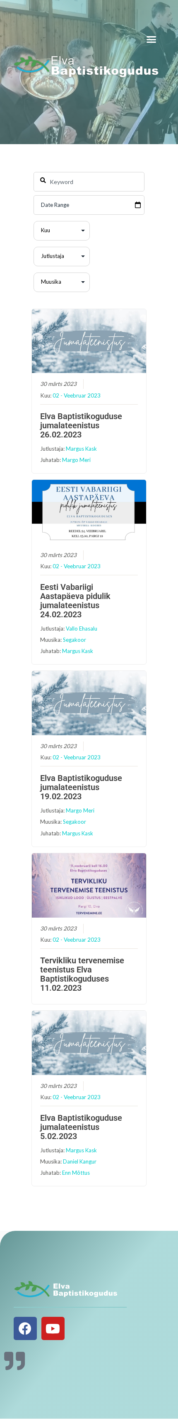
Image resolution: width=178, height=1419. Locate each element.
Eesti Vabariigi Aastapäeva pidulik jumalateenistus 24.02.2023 (75, 600)
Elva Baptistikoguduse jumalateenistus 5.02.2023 (81, 1127)
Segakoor (74, 639)
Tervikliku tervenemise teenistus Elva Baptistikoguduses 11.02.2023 (82, 974)
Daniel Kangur (79, 1161)
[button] (151, 39)
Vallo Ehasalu (81, 628)
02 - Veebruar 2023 (77, 395)
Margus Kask (81, 448)
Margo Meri (76, 460)
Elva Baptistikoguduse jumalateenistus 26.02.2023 (81, 425)
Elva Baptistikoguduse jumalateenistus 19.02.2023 (81, 787)
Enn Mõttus (76, 1172)
